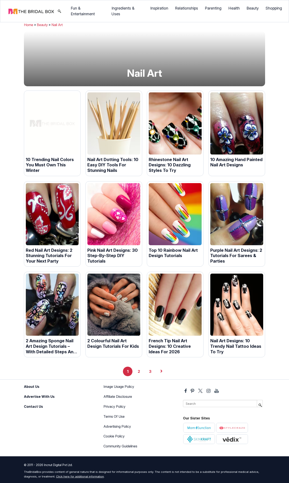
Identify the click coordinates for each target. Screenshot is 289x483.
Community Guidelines (120, 446)
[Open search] (59, 11)
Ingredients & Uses (123, 11)
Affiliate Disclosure (117, 396)
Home (28, 25)
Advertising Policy (117, 426)
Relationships (186, 8)
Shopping (274, 8)
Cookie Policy (114, 436)
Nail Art (57, 25)
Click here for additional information (80, 476)
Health (234, 8)
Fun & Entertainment (83, 11)
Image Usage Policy (118, 386)
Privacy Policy (114, 406)
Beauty (252, 8)
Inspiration (159, 8)
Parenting (213, 8)
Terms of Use (114, 416)
